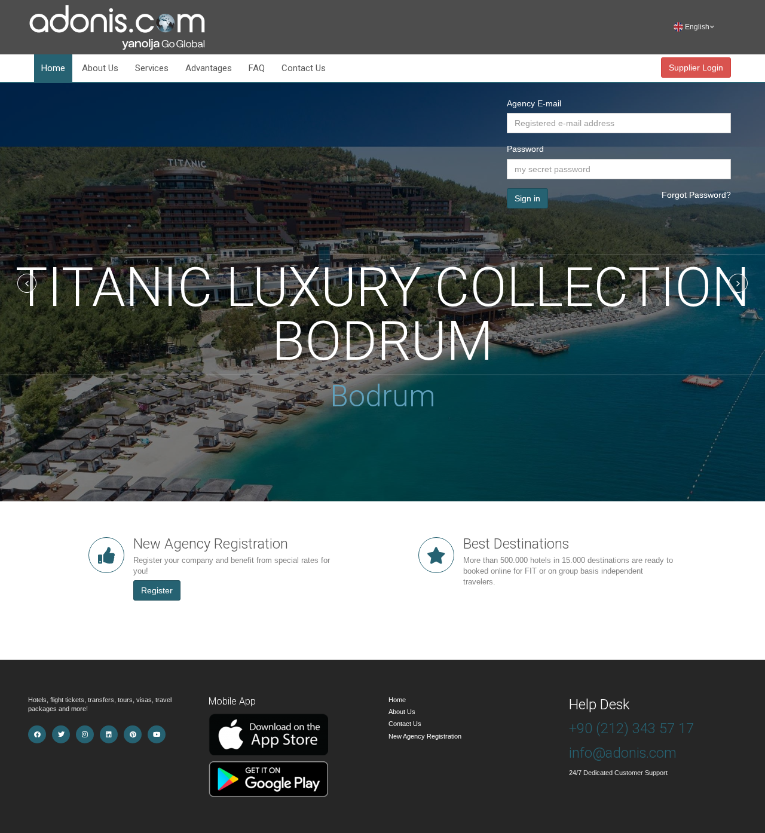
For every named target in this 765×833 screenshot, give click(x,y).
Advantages (208, 68)
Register (157, 590)
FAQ (257, 68)
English (700, 27)
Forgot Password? (696, 195)
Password (525, 149)
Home (53, 68)
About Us (100, 68)
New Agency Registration (424, 736)
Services (152, 68)
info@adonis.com (623, 753)
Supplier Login (696, 67)
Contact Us (303, 68)
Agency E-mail (534, 103)
